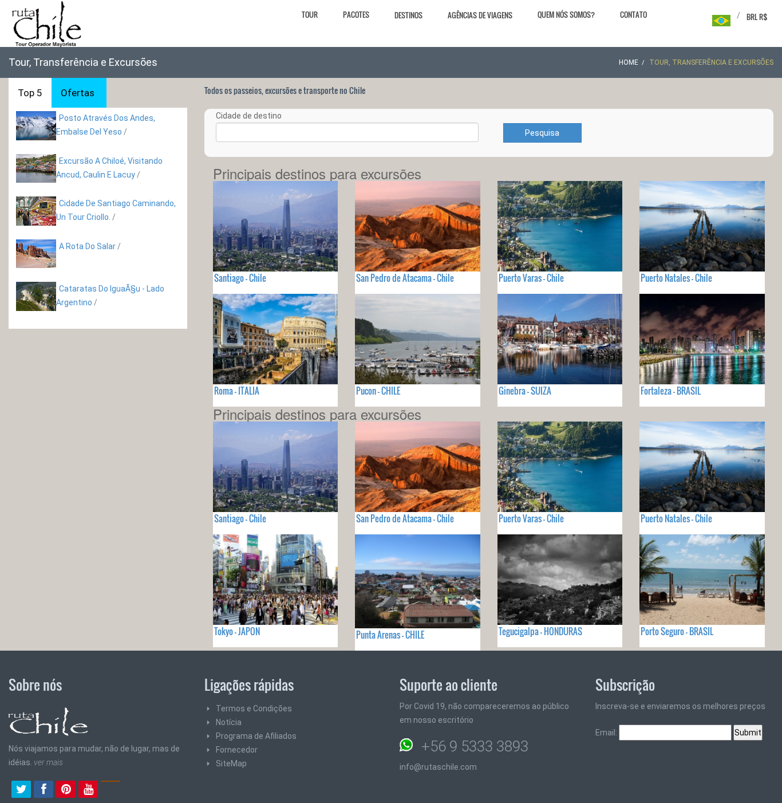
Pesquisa (542, 132)
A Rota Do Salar (87, 246)
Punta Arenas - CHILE (390, 634)
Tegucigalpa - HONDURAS (540, 631)
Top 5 (30, 93)
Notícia (229, 722)
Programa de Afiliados (256, 736)
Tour (310, 14)
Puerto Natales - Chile (676, 277)
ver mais (48, 762)
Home (628, 62)
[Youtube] (88, 790)
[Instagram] (110, 790)
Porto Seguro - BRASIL (677, 631)
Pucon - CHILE (378, 390)
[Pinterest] (66, 790)
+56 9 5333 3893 (474, 746)
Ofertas (77, 93)
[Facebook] (43, 790)
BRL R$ (757, 16)
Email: (607, 732)
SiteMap (231, 763)
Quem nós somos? (566, 14)
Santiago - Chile (240, 277)
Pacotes (356, 14)
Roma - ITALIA (236, 390)
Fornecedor (237, 749)
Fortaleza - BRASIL (671, 390)
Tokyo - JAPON (237, 631)
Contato (633, 14)
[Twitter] (21, 790)
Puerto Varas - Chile (531, 277)
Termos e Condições (254, 708)
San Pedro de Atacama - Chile (405, 277)
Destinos (408, 15)
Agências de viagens (480, 15)
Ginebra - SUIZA (525, 390)
